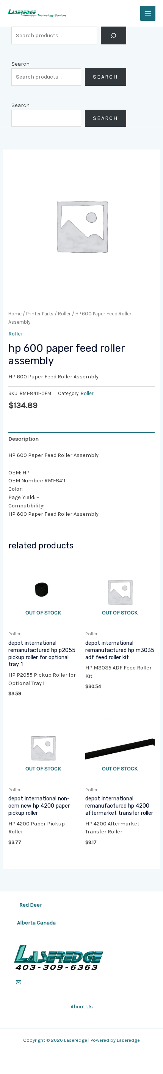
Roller (64, 314)
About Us (82, 1006)
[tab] (81, 439)
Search (20, 64)
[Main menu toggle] (147, 13)
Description (23, 439)
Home (15, 314)
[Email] (18, 982)
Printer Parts (39, 314)
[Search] (113, 35)
